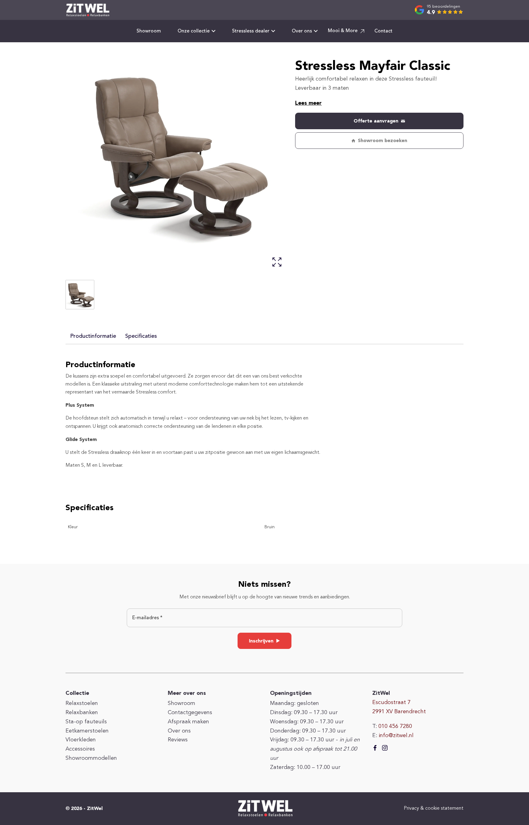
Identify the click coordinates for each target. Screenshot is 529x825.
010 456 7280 (395, 726)
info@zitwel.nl (396, 735)
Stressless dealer (250, 31)
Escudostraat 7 (391, 702)
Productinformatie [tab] (93, 336)
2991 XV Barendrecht (399, 711)
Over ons (302, 31)
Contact (383, 31)
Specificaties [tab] (141, 336)
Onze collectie (194, 31)
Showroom (149, 31)
